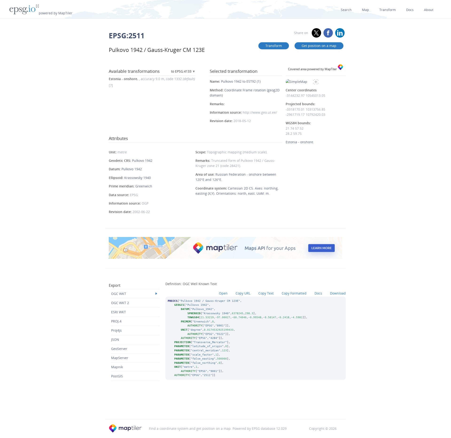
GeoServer (119, 348)
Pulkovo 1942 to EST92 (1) (240, 81)
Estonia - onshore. (300, 142)
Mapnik (117, 367)
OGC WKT (118, 293)
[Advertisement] (225, 406)
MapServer (119, 358)
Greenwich (143, 186)
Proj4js (116, 330)
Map (365, 10)
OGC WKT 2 (120, 303)
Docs (410, 10)
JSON (115, 339)
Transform (387, 10)
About (428, 10)
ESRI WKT (118, 312)
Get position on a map (319, 45)
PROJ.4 (116, 321)
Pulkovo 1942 (142, 160)
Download (338, 293)
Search (346, 10)
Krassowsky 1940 (137, 177)
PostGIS (117, 376)
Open (223, 293)
